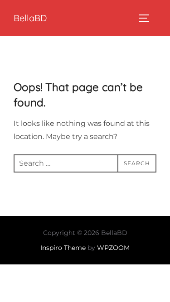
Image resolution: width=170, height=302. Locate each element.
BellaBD (30, 18)
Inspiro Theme (63, 248)
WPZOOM (113, 248)
